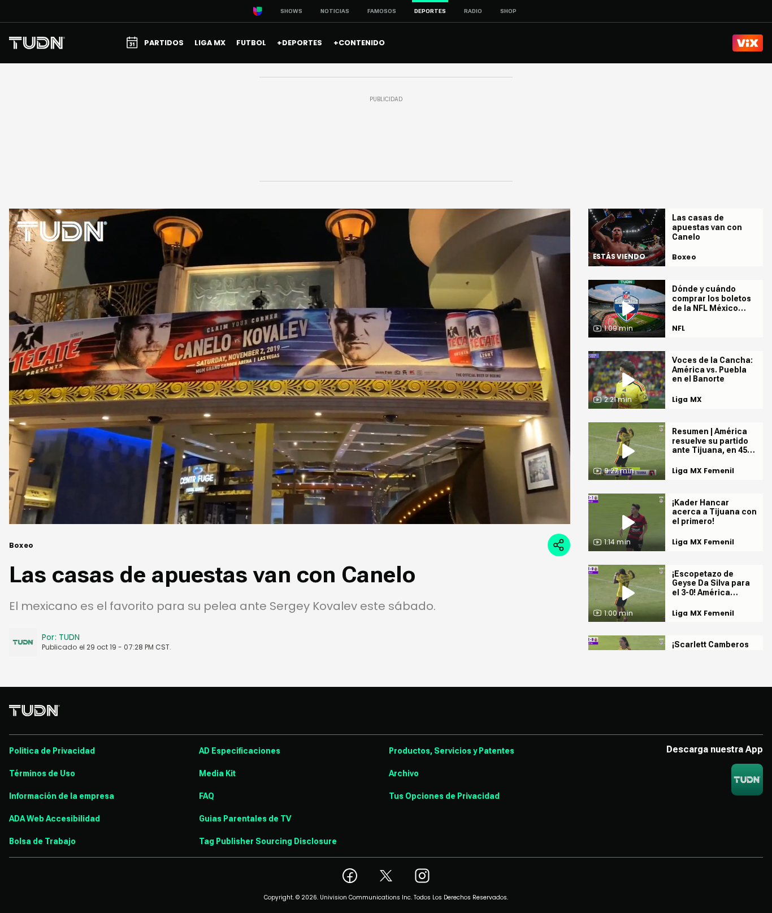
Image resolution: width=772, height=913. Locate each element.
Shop (508, 11)
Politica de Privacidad (52, 750)
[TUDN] (37, 43)
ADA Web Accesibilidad (54, 818)
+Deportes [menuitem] (299, 42)
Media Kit (217, 773)
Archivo (404, 773)
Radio (473, 11)
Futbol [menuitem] (251, 42)
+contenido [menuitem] (359, 42)
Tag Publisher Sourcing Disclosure (268, 841)
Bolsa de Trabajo (42, 841)
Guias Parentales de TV (245, 818)
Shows (291, 11)
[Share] (559, 545)
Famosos (381, 11)
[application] (289, 366)
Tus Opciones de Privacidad (444, 796)
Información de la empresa (61, 796)
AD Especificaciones (239, 750)
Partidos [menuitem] (164, 42)
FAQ (206, 796)
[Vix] (747, 42)
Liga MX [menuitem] (209, 42)
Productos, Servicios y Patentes (451, 750)
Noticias (334, 11)
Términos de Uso (42, 773)
